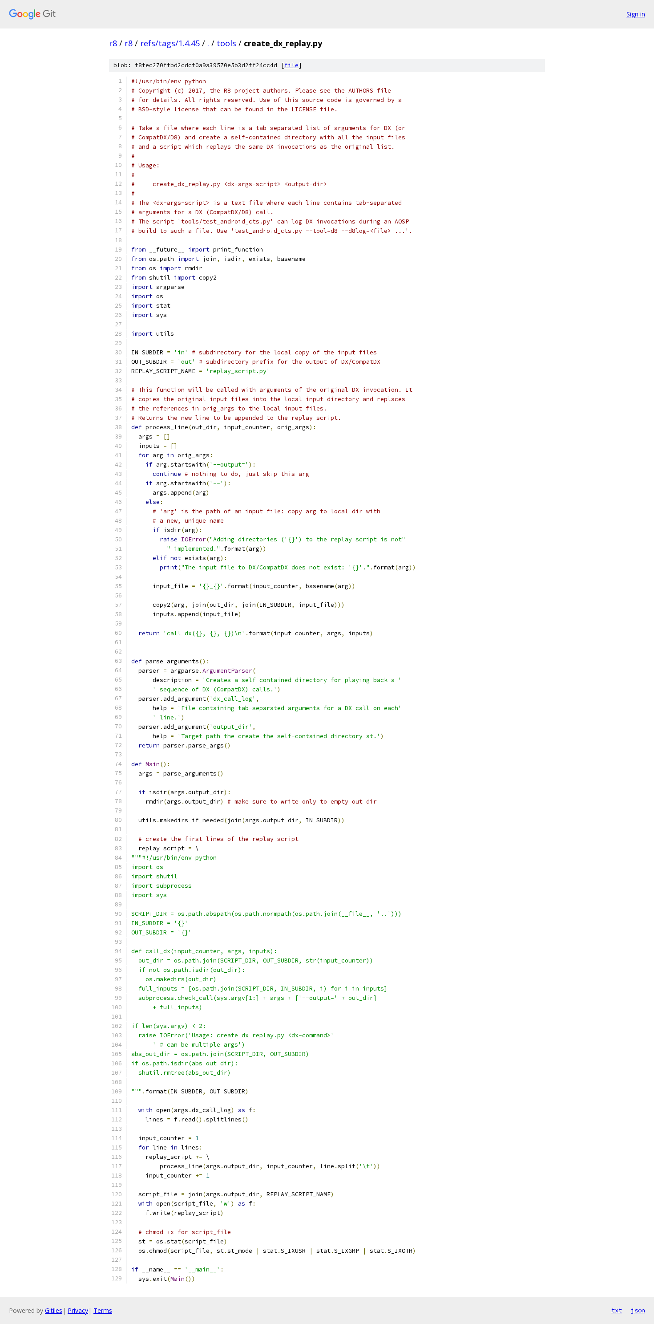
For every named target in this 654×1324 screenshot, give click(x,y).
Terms (102, 1310)
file (291, 65)
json (638, 1310)
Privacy (78, 1310)
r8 (113, 43)
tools (226, 43)
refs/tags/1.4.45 (170, 43)
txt (616, 1310)
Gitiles (53, 1310)
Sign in (635, 14)
